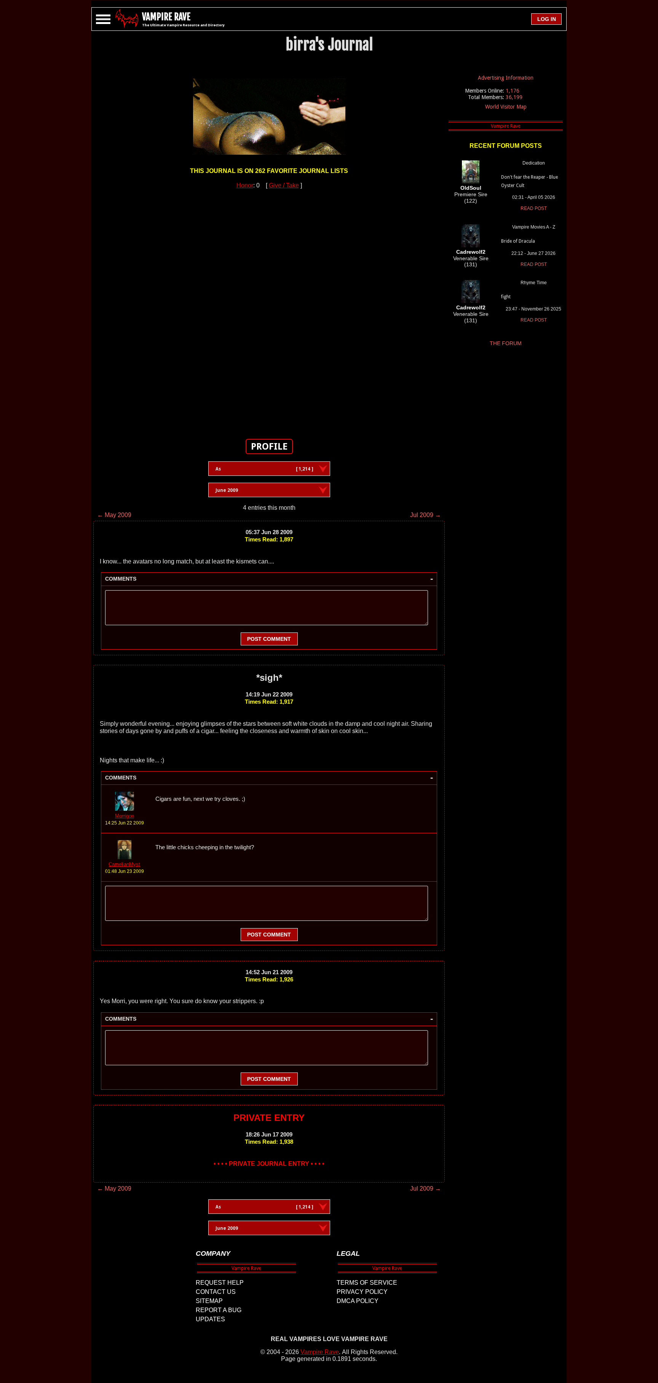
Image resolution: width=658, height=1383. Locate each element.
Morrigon (124, 816)
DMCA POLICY (358, 1301)
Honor (244, 185)
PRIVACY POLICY (362, 1292)
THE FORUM (506, 343)
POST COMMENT (269, 639)
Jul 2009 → (425, 515)
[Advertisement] (269, 309)
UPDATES (210, 1319)
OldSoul (470, 188)
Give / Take (284, 185)
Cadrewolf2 (471, 252)
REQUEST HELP (220, 1282)
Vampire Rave (319, 1352)
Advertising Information (505, 78)
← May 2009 (114, 515)
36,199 (514, 97)
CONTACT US (216, 1292)
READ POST (534, 208)
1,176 (512, 91)
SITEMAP (209, 1301)
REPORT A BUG (218, 1310)
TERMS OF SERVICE (367, 1282)
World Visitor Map (506, 107)
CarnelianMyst (124, 864)
